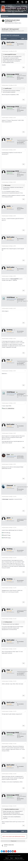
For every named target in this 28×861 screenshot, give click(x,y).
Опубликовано (9, 51)
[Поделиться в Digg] (8, 851)
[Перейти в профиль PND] (3, 140)
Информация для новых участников (12, 20)
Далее (23, 38)
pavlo (9, 206)
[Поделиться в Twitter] (2, 851)
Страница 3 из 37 (14, 38)
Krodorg (9, 330)
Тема (11, 858)
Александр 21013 (11, 30)
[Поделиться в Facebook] (4, 851)
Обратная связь (19, 858)
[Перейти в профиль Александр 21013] (3, 75)
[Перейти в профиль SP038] (3, 20)
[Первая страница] (2, 38)
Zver (8, 454)
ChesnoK (10, 485)
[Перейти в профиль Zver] (3, 455)
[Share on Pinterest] (15, 851)
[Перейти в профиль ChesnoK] (3, 486)
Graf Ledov (10, 42)
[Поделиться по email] (13, 851)
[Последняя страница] (26, 38)
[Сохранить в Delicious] (11, 851)
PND (8, 139)
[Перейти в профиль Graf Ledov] (3, 43)
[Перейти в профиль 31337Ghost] (3, 298)
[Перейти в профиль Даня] (3, 519)
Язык (6, 858)
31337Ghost (11, 297)
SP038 (18, 855)
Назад (5, 38)
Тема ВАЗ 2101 (12, 855)
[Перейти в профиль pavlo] (3, 207)
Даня (8, 518)
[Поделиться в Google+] (6, 851)
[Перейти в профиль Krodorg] (3, 330)
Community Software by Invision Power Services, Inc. (14, 859)
